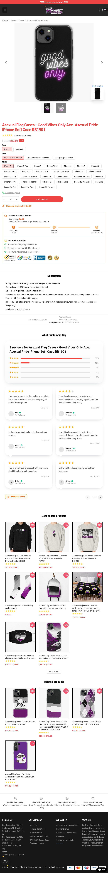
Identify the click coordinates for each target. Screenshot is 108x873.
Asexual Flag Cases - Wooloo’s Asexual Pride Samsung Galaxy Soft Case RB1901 (19, 776)
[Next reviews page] (100, 497)
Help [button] (103, 870)
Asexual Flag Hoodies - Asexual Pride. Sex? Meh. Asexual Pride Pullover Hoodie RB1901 (18, 558)
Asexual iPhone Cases (37, 20)
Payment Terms (62, 829)
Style (4, 153)
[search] (99, 10)
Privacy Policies (36, 833)
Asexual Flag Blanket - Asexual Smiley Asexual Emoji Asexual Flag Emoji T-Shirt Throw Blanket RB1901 (87, 608)
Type (4, 145)
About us (33, 825)
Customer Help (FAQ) (65, 840)
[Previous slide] (6, 62)
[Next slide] (102, 62)
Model (4, 162)
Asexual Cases (17, 20)
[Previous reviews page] (87, 497)
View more (54, 671)
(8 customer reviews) (22, 135)
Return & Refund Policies (66, 833)
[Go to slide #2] (61, 108)
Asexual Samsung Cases (69, 322)
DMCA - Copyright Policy (39, 836)
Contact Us (60, 836)
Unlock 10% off (5, 861)
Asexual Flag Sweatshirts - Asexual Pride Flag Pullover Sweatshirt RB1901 (86, 558)
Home (5, 20)
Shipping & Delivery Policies (67, 825)
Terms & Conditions (37, 829)
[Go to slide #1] (47, 108)
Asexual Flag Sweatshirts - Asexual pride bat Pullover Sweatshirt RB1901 (53, 558)
